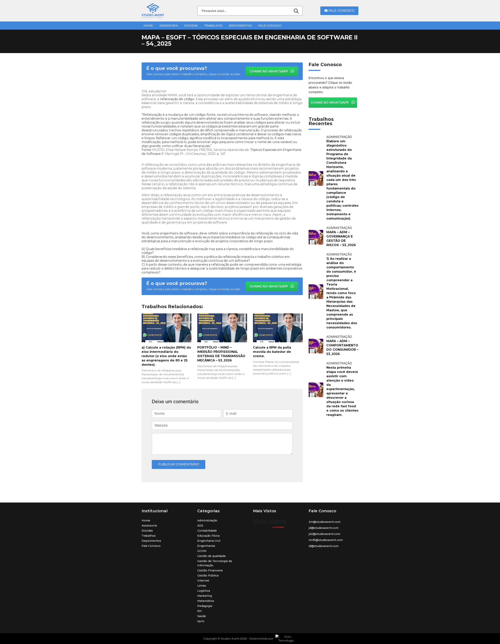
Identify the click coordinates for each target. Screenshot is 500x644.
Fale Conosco (341, 10)
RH (199, 611)
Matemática (205, 601)
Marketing (204, 596)
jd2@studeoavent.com (324, 534)
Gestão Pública (208, 575)
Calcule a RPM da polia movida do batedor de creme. (272, 352)
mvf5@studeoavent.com (326, 540)
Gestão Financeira (210, 570)
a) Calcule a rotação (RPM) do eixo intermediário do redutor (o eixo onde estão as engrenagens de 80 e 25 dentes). (166, 356)
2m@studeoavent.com (324, 522)
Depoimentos (240, 25)
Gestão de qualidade (211, 556)
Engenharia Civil (208, 541)
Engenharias (206, 546)
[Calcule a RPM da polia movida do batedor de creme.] (278, 327)
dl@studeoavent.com (323, 546)
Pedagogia (204, 606)
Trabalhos (213, 25)
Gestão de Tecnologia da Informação (214, 563)
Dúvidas (191, 25)
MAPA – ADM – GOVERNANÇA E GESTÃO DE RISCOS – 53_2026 (341, 238)
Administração (207, 520)
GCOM (201, 551)
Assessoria (168, 25)
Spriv (200, 621)
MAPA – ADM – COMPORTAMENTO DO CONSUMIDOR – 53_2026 (342, 347)
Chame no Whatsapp (269, 71)
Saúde (201, 616)
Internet (203, 580)
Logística (203, 590)
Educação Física (208, 535)
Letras (201, 585)
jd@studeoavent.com (323, 528)
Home (148, 25)
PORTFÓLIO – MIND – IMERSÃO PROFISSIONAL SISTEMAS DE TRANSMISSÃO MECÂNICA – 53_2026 (221, 354)
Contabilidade (207, 530)
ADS (200, 525)
